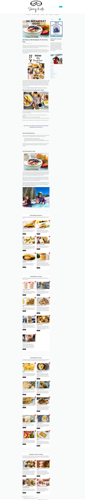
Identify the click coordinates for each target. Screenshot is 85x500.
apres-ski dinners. (39, 127)
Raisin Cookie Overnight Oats (41, 289)
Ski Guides (42, 14)
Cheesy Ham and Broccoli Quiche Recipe (28, 389)
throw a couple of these (26, 184)
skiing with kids (31, 496)
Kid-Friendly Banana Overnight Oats (28, 323)
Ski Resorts (56, 14)
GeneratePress (46, 499)
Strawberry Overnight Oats (26, 289)
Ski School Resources (26, 496)
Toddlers (51, 76)
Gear (47, 14)
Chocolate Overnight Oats (26, 342)
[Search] (60, 19)
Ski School (51, 14)
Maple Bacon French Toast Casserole (42, 405)
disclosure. (37, 47)
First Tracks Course (35, 14)
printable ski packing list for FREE (32, 87)
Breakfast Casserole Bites (40, 389)
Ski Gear (51, 69)
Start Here (28, 14)
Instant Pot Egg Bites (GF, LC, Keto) (27, 244)
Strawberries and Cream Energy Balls (42, 486)
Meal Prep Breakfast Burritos (41, 244)
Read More (24, 250)
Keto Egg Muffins (25, 438)
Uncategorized (52, 77)
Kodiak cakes (40, 177)
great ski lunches (44, 125)
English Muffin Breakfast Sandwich (28, 228)
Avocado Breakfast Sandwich (41, 228)
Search (61, 6)
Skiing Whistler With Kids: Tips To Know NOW (29, 498)
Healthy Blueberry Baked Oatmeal (41, 305)
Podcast (51, 67)
